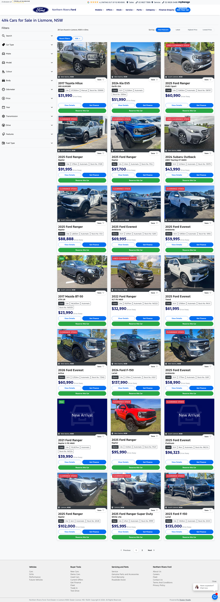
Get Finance (94, 105)
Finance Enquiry (166, 10)
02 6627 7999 (144, 2)
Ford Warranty (118, 577)
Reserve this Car (82, 111)
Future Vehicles (36, 580)
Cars (31, 571)
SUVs (31, 574)
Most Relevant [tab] (163, 30)
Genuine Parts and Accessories (125, 574)
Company (150, 10)
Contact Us (158, 580)
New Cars (74, 571)
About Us (157, 571)
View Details (70, 105)
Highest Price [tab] (192, 30)
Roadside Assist (119, 580)
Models (98, 10)
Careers (156, 574)
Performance (34, 577)
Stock (119, 10)
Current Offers (76, 580)
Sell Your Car (183, 10)
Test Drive (74, 591)
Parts (139, 10)
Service (157, 2)
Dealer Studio (185, 600)
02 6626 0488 (171, 2)
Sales (131, 2)
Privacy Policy (159, 585)
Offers (109, 10)
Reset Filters (64, 38)
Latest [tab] (178, 30)
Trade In (74, 588)
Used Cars (74, 577)
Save (99, 80)
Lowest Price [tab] (207, 30)
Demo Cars (75, 574)
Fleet (72, 585)
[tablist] (185, 30)
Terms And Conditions (162, 582)
